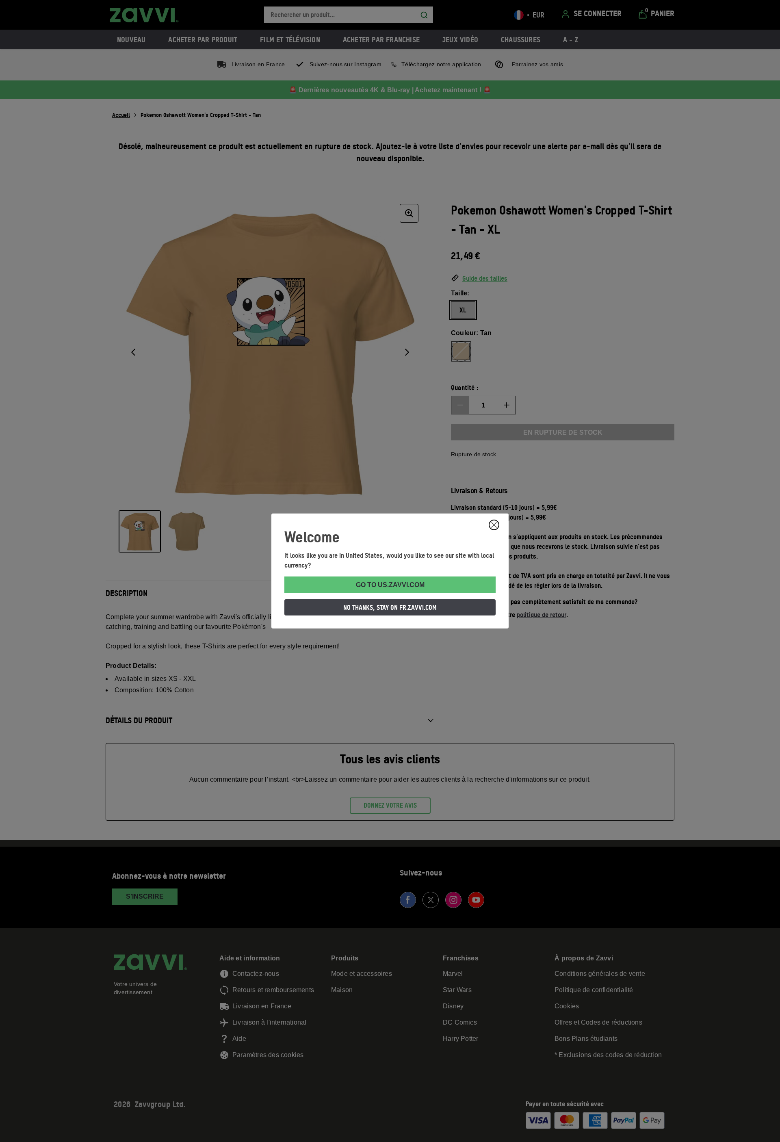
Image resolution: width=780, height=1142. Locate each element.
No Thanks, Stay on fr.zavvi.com (390, 607)
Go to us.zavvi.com (390, 584)
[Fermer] (494, 525)
